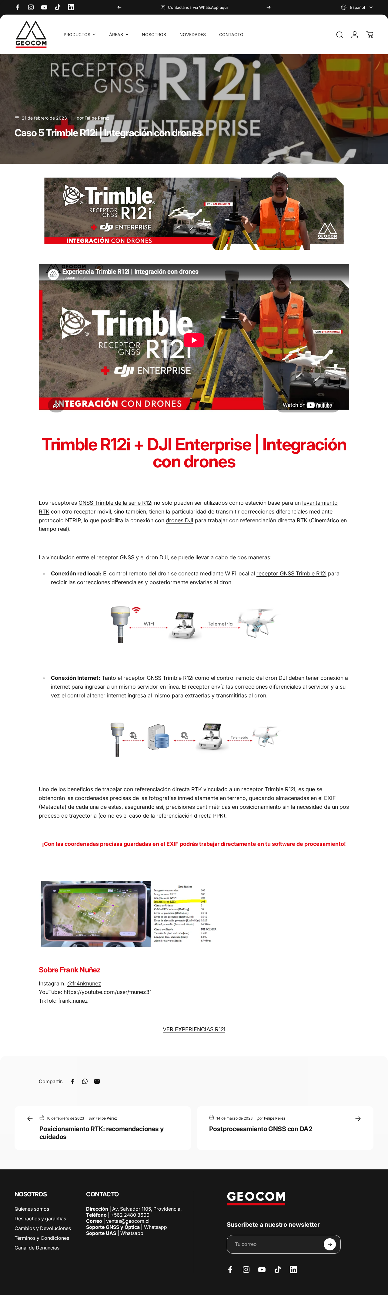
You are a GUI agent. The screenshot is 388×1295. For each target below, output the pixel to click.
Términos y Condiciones (42, 1238)
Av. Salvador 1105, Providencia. (147, 1209)
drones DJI (179, 520)
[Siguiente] (268, 7)
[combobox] (357, 7)
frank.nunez (73, 1001)
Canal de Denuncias (37, 1248)
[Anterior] (119, 7)
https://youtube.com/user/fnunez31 (108, 992)
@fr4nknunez (84, 983)
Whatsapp (155, 1227)
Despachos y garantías (40, 1218)
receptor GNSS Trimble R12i (291, 573)
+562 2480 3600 (130, 1215)
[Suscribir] (330, 1244)
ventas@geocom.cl (127, 1221)
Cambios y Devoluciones (43, 1228)
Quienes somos (32, 1209)
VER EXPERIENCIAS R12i (194, 1029)
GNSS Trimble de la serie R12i (115, 503)
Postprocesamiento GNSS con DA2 (260, 1129)
